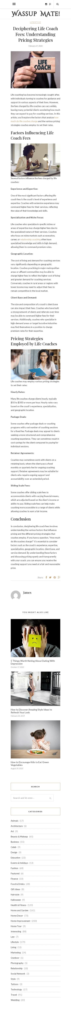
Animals (14, 820)
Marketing (16, 952)
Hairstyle (15, 894)
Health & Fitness (18, 905)
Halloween (16, 899)
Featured (15, 873)
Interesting (16, 931)
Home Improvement (20, 921)
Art (12, 831)
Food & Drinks (18, 884)
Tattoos (14, 984)
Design (14, 852)
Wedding (15, 1000)
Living (13, 947)
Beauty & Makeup (19, 836)
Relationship (17, 968)
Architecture (17, 826)
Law (13, 936)
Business (15, 841)
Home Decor (17, 915)
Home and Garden (19, 910)
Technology (16, 989)
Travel (14, 994)
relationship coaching (30, 239)
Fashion (14, 868)
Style (13, 979)
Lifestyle (35, 22)
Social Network (18, 973)
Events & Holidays (19, 863)
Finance (14, 878)
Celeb (13, 847)
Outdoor (15, 957)
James (27, 592)
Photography (17, 963)
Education (15, 857)
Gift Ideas (15, 889)
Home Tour (16, 926)
